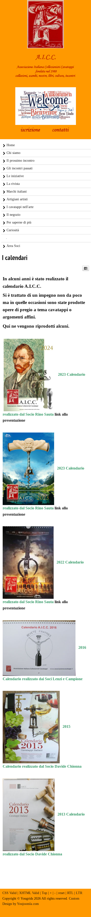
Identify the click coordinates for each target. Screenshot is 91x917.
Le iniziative (15, 176)
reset (61, 893)
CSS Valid (9, 893)
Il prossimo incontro (20, 160)
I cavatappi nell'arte (20, 207)
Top (44, 893)
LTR (79, 893)
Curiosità (13, 230)
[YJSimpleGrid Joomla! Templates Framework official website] (45, 911)
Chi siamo (13, 153)
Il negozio (13, 215)
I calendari (14, 258)
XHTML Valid (29, 893)
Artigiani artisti (17, 199)
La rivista (13, 184)
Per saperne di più (19, 222)
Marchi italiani (17, 191)
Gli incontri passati (20, 168)
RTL (70, 893)
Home (11, 145)
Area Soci (13, 246)
